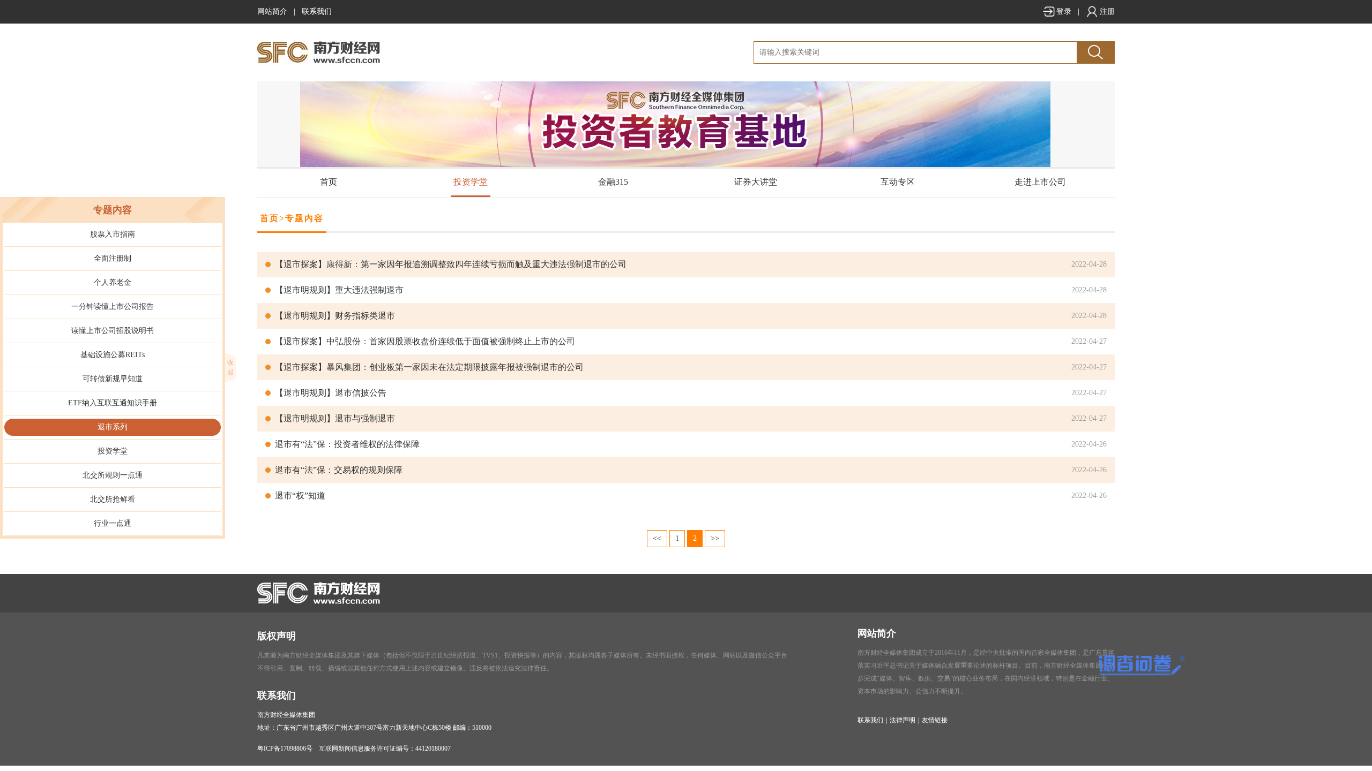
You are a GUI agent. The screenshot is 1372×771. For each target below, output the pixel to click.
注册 (1107, 11)
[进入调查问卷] (1137, 666)
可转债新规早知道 (113, 379)
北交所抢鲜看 (112, 499)
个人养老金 (112, 282)
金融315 (613, 181)
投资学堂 (470, 181)
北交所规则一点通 (113, 475)
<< (657, 538)
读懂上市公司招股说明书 (112, 331)
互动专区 (898, 181)
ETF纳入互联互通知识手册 (112, 403)
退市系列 (113, 427)
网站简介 (272, 11)
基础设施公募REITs (112, 355)
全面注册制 (112, 258)
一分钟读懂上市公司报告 (112, 307)
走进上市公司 (1040, 181)
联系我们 (317, 11)
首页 (328, 181)
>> (715, 538)
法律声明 (902, 720)
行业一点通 (112, 523)
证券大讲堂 (755, 181)
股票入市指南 (112, 234)
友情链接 (935, 720)
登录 (1063, 11)
